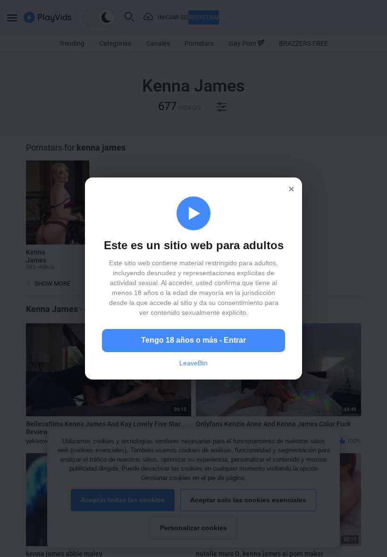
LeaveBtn (193, 363)
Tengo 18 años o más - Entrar (193, 340)
